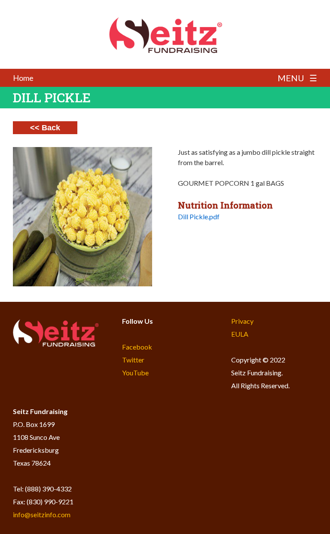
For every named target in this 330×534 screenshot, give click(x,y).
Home (23, 78)
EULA (239, 334)
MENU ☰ (297, 78)
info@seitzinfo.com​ (41, 514)
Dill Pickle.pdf (199, 216)
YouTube (135, 372)
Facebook (137, 347)
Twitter (133, 360)
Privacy (242, 321)
